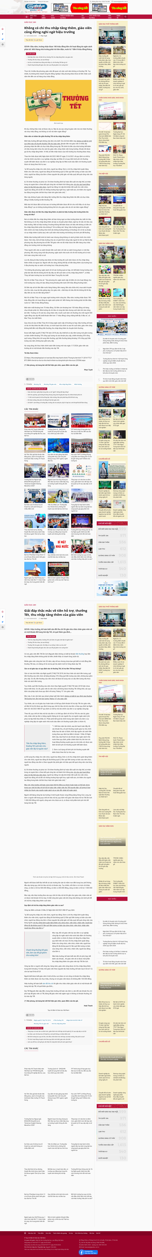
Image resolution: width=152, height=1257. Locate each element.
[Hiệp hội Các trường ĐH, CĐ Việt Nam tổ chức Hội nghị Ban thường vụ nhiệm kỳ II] (105, 200)
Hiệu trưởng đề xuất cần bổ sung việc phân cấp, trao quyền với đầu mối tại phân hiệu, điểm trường (105, 61)
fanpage (88, 1220)
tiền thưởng (80, 654)
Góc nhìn (53, 17)
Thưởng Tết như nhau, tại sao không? (38, 59)
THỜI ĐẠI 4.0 (102, 569)
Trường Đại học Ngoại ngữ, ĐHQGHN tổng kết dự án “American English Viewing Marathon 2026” (32, 483)
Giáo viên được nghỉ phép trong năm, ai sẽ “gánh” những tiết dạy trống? (48, 392)
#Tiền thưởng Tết (58, 988)
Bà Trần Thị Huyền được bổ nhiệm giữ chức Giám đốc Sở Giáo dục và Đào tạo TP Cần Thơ (111, 116)
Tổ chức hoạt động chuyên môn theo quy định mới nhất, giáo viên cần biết (114, 380)
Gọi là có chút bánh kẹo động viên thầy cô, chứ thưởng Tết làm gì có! (47, 62)
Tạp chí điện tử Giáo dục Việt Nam (58, 978)
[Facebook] (2, 34)
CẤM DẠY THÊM (103, 542)
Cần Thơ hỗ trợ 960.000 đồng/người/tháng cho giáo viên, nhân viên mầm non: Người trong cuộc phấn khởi (110, 258)
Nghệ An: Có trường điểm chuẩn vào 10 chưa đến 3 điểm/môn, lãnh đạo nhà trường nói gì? (119, 61)
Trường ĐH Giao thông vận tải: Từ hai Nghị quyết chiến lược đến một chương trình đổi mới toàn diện (81, 533)
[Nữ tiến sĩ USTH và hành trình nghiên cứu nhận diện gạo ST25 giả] (119, 413)
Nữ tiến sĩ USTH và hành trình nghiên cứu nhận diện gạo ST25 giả (119, 422)
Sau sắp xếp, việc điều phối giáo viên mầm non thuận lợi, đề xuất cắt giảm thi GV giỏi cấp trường (105, 281)
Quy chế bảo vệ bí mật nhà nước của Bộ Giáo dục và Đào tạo (58, 556)
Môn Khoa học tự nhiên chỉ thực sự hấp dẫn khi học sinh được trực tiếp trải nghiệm (105, 423)
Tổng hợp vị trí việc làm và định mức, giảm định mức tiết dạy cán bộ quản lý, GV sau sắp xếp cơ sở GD (81, 483)
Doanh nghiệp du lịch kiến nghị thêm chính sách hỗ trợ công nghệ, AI (105, 494)
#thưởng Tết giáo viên (50, 384)
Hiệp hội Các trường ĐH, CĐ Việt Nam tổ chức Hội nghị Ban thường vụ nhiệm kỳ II (105, 210)
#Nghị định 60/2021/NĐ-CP (74, 988)
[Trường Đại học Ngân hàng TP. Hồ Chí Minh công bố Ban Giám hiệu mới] (119, 126)
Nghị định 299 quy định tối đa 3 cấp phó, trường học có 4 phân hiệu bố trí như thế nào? (114, 351)
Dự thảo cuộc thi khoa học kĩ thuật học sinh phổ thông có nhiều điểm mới (33, 507)
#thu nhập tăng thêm (65, 384)
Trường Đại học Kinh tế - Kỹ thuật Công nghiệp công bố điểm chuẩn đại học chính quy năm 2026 (115, 361)
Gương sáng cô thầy (107, 387)
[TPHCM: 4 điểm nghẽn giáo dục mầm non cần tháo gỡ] (119, 269)
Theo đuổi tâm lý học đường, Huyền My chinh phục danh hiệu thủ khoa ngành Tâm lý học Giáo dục (34, 533)
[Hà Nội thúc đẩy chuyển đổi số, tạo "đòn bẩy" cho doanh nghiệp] (112, 470)
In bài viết (31, 379)
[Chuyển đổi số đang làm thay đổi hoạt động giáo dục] (119, 200)
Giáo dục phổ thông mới (108, 24)
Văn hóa (109, 17)
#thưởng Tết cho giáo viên (41, 991)
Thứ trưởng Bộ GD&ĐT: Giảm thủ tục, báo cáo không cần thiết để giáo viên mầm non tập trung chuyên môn (119, 304)
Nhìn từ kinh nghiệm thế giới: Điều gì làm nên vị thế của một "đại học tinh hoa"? (58, 580)
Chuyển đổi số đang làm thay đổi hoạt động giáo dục (119, 208)
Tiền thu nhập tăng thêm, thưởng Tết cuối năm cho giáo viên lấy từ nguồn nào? (50, 640)
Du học (83, 17)
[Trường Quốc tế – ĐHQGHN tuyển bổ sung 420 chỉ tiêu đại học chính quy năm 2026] (58, 420)
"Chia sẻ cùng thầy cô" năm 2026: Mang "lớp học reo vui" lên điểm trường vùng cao (110, 403)
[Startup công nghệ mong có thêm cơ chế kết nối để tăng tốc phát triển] (119, 485)
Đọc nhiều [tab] (112, 316)
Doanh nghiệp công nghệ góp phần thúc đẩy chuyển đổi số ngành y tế (119, 513)
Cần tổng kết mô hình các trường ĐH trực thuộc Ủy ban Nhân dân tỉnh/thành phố (105, 231)
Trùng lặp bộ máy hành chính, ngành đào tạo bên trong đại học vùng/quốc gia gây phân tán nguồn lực (81, 508)
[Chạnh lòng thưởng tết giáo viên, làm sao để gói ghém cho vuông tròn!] (37, 908)
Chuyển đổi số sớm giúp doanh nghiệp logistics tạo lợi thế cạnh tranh (105, 513)
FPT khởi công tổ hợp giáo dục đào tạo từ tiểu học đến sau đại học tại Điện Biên (81, 431)
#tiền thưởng (78, 384)
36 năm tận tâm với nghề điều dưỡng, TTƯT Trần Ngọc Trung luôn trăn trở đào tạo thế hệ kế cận (119, 446)
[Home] (2, 28)
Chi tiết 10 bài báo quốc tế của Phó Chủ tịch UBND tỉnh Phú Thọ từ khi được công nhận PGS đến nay (105, 137)
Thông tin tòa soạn (43, 1)
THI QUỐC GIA (103, 536)
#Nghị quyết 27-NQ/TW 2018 (42, 988)
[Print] (2, 44)
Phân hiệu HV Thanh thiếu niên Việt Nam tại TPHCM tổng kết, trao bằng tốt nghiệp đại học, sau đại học (34, 433)
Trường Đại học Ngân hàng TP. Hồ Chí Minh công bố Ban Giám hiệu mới (119, 135)
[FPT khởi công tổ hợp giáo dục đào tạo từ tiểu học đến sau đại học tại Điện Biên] (82, 420)
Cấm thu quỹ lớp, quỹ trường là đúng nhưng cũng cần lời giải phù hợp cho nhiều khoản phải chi (55, 394)
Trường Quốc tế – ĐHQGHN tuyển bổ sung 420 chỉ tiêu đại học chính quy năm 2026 (57, 431)
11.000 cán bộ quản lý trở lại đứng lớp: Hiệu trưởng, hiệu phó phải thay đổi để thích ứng (53, 397)
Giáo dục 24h (33, 17)
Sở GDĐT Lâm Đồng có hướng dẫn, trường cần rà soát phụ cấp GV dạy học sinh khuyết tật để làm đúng (57, 402)
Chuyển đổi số (104, 459)
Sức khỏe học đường (94, 17)
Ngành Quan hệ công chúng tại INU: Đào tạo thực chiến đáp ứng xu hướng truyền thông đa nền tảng (58, 483)
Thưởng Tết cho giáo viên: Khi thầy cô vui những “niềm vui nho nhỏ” (47, 645)
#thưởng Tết (37, 384)
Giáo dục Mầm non (106, 243)
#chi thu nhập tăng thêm (59, 991)
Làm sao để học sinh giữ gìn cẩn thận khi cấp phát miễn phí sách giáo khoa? (50, 1010)
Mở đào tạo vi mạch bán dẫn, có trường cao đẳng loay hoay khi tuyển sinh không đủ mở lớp (58, 532)
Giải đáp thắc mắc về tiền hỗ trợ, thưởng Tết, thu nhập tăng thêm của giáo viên (50, 57)
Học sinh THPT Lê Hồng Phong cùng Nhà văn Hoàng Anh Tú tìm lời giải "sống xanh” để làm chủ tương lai (81, 458)
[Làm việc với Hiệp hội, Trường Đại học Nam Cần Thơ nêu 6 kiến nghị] (119, 221)
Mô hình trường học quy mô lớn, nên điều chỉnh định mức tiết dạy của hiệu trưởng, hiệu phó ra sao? (81, 557)
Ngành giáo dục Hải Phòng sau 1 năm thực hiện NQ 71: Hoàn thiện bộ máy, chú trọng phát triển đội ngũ (34, 581)
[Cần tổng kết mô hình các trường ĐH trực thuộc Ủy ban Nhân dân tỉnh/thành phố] (105, 221)
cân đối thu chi (47, 951)
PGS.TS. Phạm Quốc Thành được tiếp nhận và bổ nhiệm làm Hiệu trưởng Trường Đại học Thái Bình (119, 160)
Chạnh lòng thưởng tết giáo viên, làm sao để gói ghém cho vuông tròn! (48, 65)
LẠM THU (101, 549)
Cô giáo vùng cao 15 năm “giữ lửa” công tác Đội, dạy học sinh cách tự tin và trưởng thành (105, 445)
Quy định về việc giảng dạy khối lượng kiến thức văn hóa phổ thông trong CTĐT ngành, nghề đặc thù (58, 458)
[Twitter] (2, 39)
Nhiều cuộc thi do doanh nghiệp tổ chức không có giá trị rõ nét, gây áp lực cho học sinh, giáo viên (119, 84)
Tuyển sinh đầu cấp (106, 562)
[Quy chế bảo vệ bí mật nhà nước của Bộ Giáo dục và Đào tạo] (58, 546)
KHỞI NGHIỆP (103, 575)
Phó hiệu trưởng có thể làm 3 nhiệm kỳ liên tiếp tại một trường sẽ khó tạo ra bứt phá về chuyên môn (115, 371)
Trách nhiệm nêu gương (67, 17)
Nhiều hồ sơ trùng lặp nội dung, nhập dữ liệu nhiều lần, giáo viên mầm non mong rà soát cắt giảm (105, 304)
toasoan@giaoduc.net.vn (121, 1)
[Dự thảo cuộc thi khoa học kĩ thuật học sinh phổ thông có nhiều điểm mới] (35, 496)
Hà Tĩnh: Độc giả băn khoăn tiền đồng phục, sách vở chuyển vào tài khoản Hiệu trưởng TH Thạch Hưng (34, 458)
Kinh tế (118, 17)
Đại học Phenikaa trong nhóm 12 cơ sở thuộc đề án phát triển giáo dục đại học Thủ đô (34, 557)
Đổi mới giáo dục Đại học (108, 529)
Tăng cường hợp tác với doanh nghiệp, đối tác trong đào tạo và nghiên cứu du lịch (110, 189)
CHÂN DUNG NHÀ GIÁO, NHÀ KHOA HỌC (111, 99)
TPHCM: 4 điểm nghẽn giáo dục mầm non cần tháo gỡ (119, 279)
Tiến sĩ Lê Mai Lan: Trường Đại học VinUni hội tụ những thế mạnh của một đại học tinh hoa (58, 507)
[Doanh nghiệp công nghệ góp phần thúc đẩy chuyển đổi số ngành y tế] (119, 504)
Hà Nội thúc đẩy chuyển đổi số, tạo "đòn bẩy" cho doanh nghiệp (111, 476)
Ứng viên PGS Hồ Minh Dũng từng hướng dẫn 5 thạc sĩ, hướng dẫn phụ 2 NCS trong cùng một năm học (104, 160)
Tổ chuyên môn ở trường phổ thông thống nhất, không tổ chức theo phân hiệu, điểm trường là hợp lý (111, 40)
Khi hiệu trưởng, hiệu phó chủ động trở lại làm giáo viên (43, 400)
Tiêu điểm (43, 17)
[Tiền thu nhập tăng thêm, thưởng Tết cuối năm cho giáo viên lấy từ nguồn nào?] (37, 734)
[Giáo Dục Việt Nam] (36, 8)
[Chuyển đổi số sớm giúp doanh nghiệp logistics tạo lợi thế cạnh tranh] (105, 504)
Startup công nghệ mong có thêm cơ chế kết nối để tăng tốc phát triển (119, 494)
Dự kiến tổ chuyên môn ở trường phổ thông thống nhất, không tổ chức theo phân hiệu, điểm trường (115, 341)
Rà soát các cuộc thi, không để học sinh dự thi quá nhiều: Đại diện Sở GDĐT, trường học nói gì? (104, 84)
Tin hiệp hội (103, 174)
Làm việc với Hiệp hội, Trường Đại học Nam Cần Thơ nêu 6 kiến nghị (119, 230)
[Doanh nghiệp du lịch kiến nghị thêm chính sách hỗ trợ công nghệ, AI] (105, 485)
